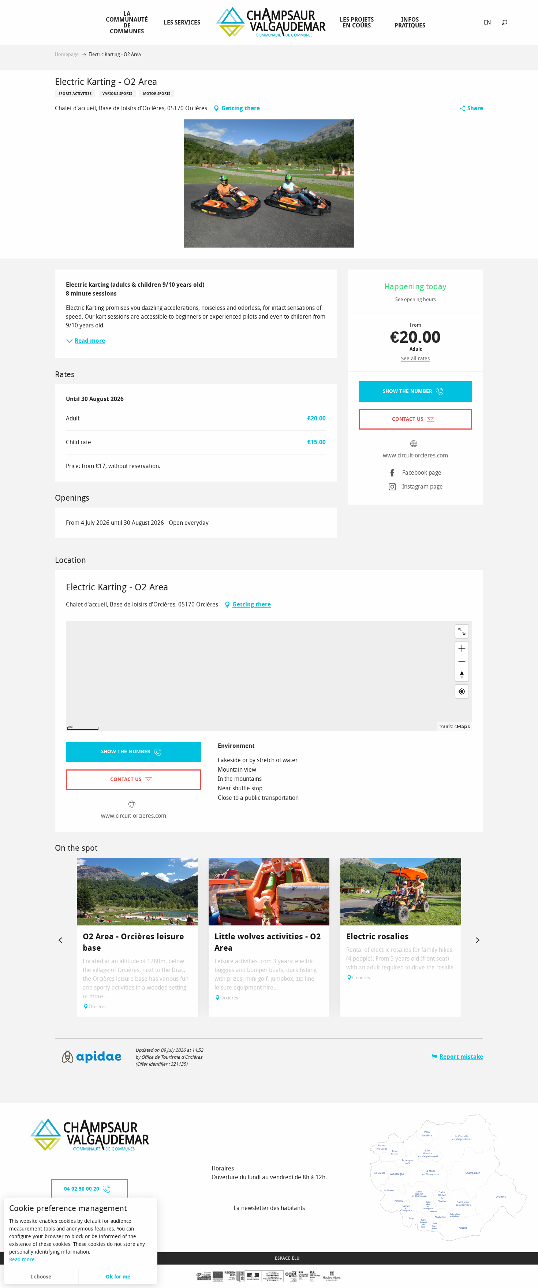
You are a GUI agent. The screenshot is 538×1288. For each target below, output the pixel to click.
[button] (504, 22)
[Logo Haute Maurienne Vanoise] (89, 1134)
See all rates (415, 359)
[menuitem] (128, 22)
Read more (22, 1260)
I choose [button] (41, 1277)
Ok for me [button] (118, 1277)
